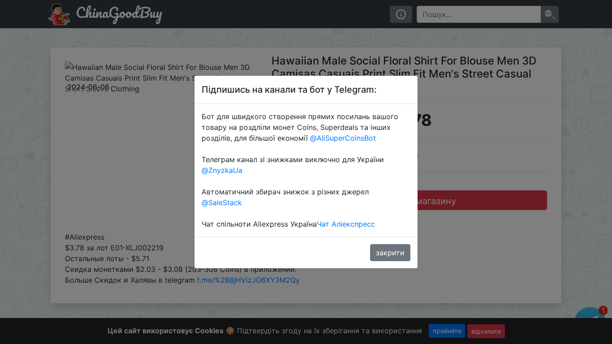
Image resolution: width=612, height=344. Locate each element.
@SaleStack (222, 202)
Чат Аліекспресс (346, 223)
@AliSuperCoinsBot (343, 137)
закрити (390, 252)
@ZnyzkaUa (222, 170)
